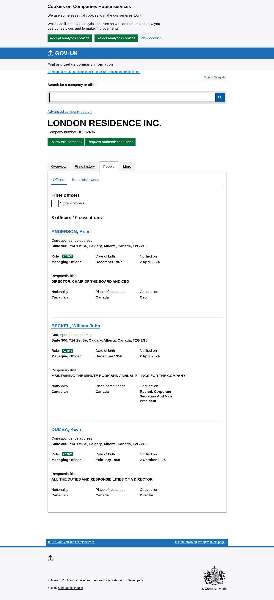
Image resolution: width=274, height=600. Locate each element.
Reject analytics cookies (116, 38)
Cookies (67, 580)
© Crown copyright (214, 588)
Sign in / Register (215, 77)
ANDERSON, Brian (71, 231)
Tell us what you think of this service (71, 542)
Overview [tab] (58, 166)
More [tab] (127, 166)
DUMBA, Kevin (67, 429)
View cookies (151, 38)
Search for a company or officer (73, 85)
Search (220, 97)
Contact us (83, 580)
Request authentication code (110, 142)
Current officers (72, 203)
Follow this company (66, 142)
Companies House (70, 587)
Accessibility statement (109, 580)
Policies (53, 580)
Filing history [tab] (85, 166)
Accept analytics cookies (69, 38)
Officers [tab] (59, 180)
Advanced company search (70, 111)
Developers (135, 580)
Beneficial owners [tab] (86, 180)
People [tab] (109, 166)
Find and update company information (80, 64)
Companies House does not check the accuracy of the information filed (94, 71)
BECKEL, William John (75, 325)
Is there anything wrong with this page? (200, 542)
